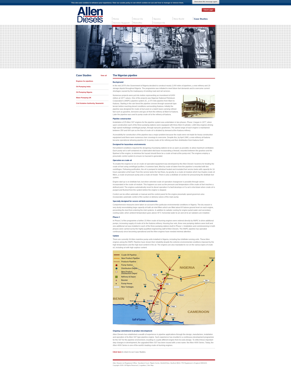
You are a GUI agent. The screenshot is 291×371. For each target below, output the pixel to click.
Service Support (121, 23)
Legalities (142, 365)
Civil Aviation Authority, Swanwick (90, 103)
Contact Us (159, 23)
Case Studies (201, 19)
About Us (138, 19)
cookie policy (125, 3)
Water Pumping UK (83, 98)
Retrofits (137, 23)
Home (116, 19)
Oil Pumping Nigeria (84, 92)
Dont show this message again (205, 1)
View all (104, 75)
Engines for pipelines (84, 81)
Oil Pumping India (83, 86)
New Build (179, 19)
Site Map (150, 365)
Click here (117, 352)
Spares (157, 19)
